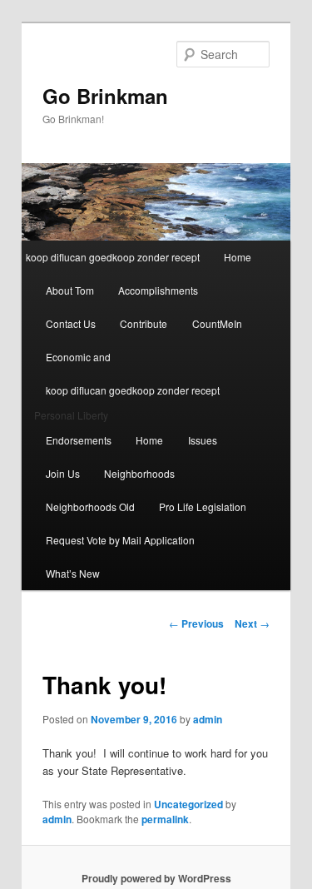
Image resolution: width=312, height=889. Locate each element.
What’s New (73, 573)
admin (207, 719)
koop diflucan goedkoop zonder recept (113, 257)
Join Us (63, 473)
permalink (165, 819)
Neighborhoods (139, 473)
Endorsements (78, 440)
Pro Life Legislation (202, 506)
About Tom (70, 290)
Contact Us (71, 323)
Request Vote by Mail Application (120, 540)
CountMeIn (217, 323)
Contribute (143, 323)
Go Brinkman (105, 96)
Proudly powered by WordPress (156, 878)
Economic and (78, 357)
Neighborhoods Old (90, 506)
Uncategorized (188, 804)
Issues (202, 440)
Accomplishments (158, 290)
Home (237, 257)
